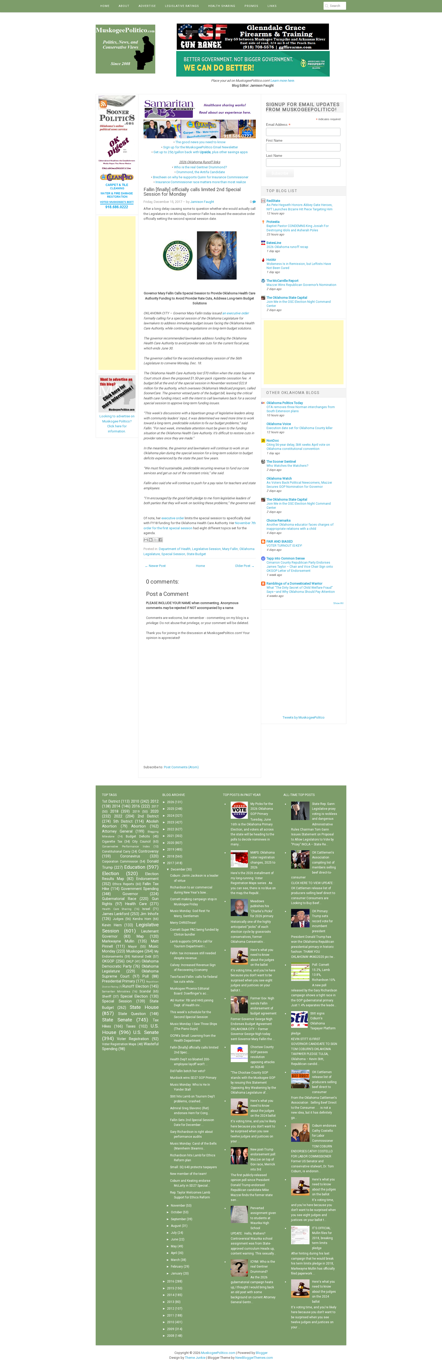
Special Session (173, 554)
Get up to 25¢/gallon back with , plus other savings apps (200, 152)
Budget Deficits (138, 836)
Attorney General (117, 831)
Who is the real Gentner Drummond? (200, 167)
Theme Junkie (195, 1358)
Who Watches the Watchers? (287, 466)
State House (144, 1007)
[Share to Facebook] (160, 539)
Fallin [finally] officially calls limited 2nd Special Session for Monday (192, 192)
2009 (170, 1329)
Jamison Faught (202, 202)
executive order (172, 518)
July (174, 1233)
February (177, 1266)
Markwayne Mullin (118, 941)
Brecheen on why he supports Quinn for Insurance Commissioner (200, 177)
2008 (170, 1336)
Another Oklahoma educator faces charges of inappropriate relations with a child (300, 527)
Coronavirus (130, 856)
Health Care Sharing (116, 909)
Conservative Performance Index (126, 846)
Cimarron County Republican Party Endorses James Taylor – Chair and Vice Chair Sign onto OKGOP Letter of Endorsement (300, 567)
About (124, 6)
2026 (170, 802)
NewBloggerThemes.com (254, 1358)
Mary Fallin (230, 549)
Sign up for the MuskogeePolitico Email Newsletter (200, 147)
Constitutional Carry (116, 851)
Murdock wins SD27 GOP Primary (193, 1078)
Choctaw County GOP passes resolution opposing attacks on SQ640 (262, 1057)
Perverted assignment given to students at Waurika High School (263, 1218)
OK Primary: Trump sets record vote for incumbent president (322, 921)
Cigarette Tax (112, 841)
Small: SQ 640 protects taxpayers (193, 1167)
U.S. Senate (146, 1032)
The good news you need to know (200, 142)
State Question (132, 1014)
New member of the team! (188, 1174)
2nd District (148, 816)
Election (110, 873)
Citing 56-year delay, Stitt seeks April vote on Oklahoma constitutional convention (298, 447)
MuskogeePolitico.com (218, 1353)
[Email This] (145, 539)
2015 (170, 1288)
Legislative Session (206, 549)
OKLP (130, 961)
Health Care (136, 904)
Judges (118, 919)
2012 (154, 801)
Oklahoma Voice (279, 424)
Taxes (131, 1026)
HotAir (271, 260)
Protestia (273, 222)
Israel (146, 909)
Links (272, 6)
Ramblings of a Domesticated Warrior (294, 583)
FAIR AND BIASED (280, 541)
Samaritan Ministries (116, 991)
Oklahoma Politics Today (285, 403)
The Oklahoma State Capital (287, 297)
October (176, 1212)
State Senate (117, 1020)
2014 (116, 806)
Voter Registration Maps (119, 1044)
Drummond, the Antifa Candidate (200, 172)
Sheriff (106, 996)
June (174, 1239)
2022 (118, 816)
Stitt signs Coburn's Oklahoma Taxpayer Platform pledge (313, 1023)
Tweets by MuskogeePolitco (304, 717)
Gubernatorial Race (119, 899)
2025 (170, 809)
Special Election (134, 996)
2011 (170, 1315)
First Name (274, 140)
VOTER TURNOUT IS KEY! (284, 545)
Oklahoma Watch (279, 478)
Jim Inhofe (149, 914)
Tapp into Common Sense (286, 558)
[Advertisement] (117, 293)
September (178, 1219)
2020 (154, 811)
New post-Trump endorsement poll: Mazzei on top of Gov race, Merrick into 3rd (263, 1159)
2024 (170, 815)
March (175, 1260)
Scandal (145, 991)
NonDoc (273, 440)
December (178, 869)
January (176, 1273)
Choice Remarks (279, 520)
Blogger (262, 1353)
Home (104, 6)
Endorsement (147, 879)
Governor (130, 894)
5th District (123, 821)
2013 (170, 1302)
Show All (338, 603)
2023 (170, 822)
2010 (135, 801)
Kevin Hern (112, 925)
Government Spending (140, 889)
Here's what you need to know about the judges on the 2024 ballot (324, 1291)
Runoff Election (136, 986)
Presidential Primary (118, 981)
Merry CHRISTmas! (183, 923)
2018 (114, 811)
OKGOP (108, 961)
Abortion (138, 826)
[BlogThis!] (150, 539)
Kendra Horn (142, 919)
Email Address (278, 124)
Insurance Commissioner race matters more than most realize (201, 182)
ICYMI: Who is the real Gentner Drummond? (262, 1266)
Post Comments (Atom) (181, 767)
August (176, 1226)
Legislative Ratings (182, 6)
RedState (273, 201)
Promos (251, 6)
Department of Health (175, 549)
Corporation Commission (120, 861)
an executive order (235, 313)
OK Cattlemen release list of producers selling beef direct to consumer (324, 1082)
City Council (141, 841)
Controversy (148, 851)
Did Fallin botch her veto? (187, 1071)
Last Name (274, 156)
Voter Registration (133, 1039)
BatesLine (274, 243)
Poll (145, 976)
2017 (155, 806)
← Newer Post (155, 566)
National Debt (141, 956)
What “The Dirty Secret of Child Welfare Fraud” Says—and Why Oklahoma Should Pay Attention (301, 590)
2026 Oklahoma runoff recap (287, 247)
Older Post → (245, 566)
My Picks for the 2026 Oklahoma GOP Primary (261, 809)
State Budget (196, 554)
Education (134, 867)
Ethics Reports (123, 884)
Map (140, 936)
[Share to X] (155, 539)
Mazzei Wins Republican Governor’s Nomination (301, 285)
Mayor (132, 946)
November (178, 1205)
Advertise (147, 6)
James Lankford (115, 914)
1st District (111, 801)
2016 (136, 806)
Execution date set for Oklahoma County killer (300, 428)
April (174, 1253)
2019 (136, 811)
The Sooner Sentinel (281, 461)
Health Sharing (221, 6)
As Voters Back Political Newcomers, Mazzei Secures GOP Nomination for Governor (299, 485)
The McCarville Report (283, 281)
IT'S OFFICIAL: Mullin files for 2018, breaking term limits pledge (322, 1238)
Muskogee (134, 951)
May (174, 1246)
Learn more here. (282, 80)
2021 (170, 836)
